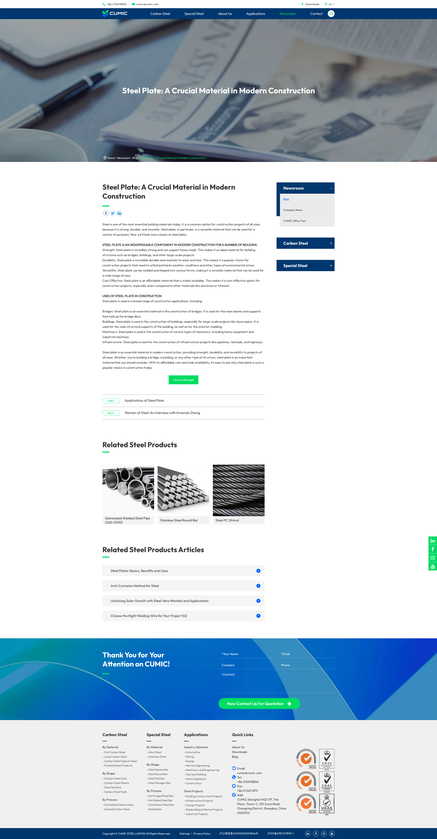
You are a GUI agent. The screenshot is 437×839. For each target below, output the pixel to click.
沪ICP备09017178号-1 (280, 833)
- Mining (189, 756)
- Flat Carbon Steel (113, 752)
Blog (135, 158)
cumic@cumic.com (145, 4)
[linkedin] (432, 540)
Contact (316, 13)
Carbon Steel (160, 13)
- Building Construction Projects (203, 796)
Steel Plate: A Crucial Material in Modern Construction (173, 158)
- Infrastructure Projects (198, 800)
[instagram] (432, 558)
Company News (292, 210)
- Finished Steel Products (117, 765)
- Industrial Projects (196, 814)
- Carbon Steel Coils (114, 778)
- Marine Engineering (197, 765)
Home (111, 158)
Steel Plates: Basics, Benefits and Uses (185, 571)
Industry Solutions (196, 747)
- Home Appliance (195, 778)
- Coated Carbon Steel (116, 809)
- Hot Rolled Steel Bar (160, 800)
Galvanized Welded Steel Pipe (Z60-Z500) (127, 520)
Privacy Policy (201, 833)
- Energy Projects (194, 805)
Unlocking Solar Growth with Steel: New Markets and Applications (185, 601)
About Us (225, 13)
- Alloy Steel (154, 752)
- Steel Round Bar (157, 774)
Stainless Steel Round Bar (179, 520)
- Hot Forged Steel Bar (160, 796)
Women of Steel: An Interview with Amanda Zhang (162, 413)
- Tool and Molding (195, 774)
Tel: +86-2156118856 (247, 779)
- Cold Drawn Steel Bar (160, 804)
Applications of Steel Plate (144, 400)
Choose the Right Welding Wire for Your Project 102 (185, 616)
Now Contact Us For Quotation (259, 703)
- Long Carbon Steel (114, 756)
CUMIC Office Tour (294, 221)
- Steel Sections (111, 787)
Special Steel (194, 13)
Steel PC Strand (227, 520)
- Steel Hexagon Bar (159, 783)
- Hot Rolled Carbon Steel (117, 804)
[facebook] (432, 549)
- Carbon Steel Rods (114, 791)
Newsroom (288, 13)
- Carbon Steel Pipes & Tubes (119, 761)
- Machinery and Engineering (201, 770)
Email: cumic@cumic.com (249, 770)
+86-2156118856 (114, 4)
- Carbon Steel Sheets (115, 783)
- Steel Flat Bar (156, 778)
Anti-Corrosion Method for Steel (185, 586)
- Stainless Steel (156, 756)
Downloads (310, 4)
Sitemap (185, 833)
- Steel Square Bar (158, 769)
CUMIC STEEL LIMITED (132, 833)
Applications (255, 13)
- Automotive (192, 752)
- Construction (193, 783)
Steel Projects (193, 791)
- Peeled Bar (154, 809)
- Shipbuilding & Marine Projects (203, 809)
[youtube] (432, 566)
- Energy (189, 761)
